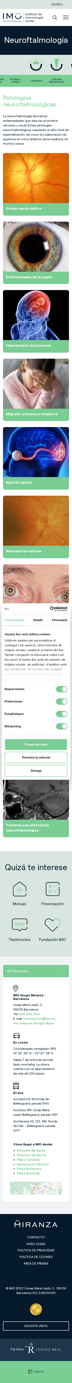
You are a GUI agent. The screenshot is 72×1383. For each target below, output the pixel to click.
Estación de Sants (31, 1150)
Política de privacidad (36, 1250)
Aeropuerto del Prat (33, 1164)
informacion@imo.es (39, 1018)
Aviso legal (36, 1244)
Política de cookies (36, 1257)
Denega (36, 770)
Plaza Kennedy (28, 1173)
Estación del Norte (31, 1155)
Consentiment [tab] (14, 620)
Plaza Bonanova (29, 1168)
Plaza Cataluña (28, 1159)
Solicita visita (36, 1326)
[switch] (61, 701)
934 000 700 (29, 1014)
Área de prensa (36, 1263)
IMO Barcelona (17, 971)
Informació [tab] (59, 620)
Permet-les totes (36, 744)
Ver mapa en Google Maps (33, 1023)
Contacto (36, 1237)
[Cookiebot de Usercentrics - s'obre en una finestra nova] (50, 608)
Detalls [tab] (38, 620)
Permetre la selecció (36, 757)
